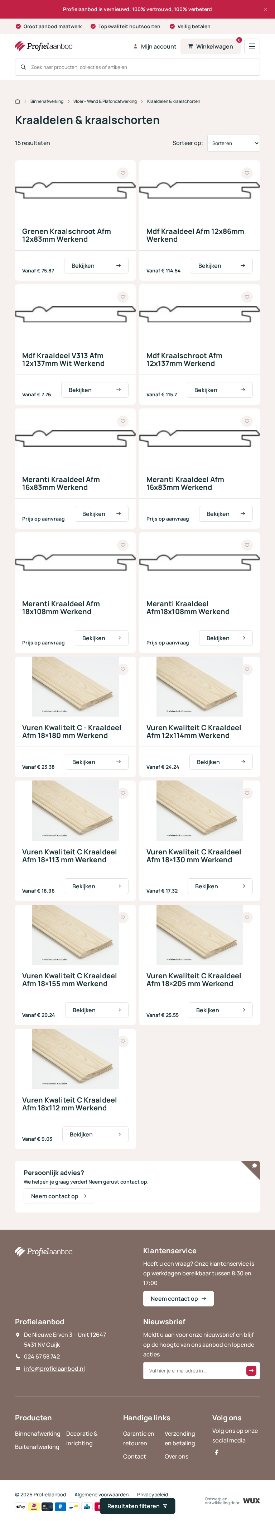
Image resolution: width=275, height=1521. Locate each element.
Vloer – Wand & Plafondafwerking (105, 101)
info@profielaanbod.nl (54, 1368)
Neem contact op (54, 1196)
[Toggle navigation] (252, 46)
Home (17, 102)
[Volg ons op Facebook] (216, 1452)
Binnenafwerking (46, 101)
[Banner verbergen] (265, 9)
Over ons (176, 1456)
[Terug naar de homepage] (71, 46)
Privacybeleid (152, 1494)
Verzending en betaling (180, 1438)
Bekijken (83, 266)
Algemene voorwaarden (101, 1494)
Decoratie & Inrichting (82, 1438)
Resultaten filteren (133, 1506)
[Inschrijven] (251, 1371)
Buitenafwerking (37, 1447)
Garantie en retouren (138, 1438)
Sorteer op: (188, 143)
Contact (134, 1456)
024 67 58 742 (42, 1356)
